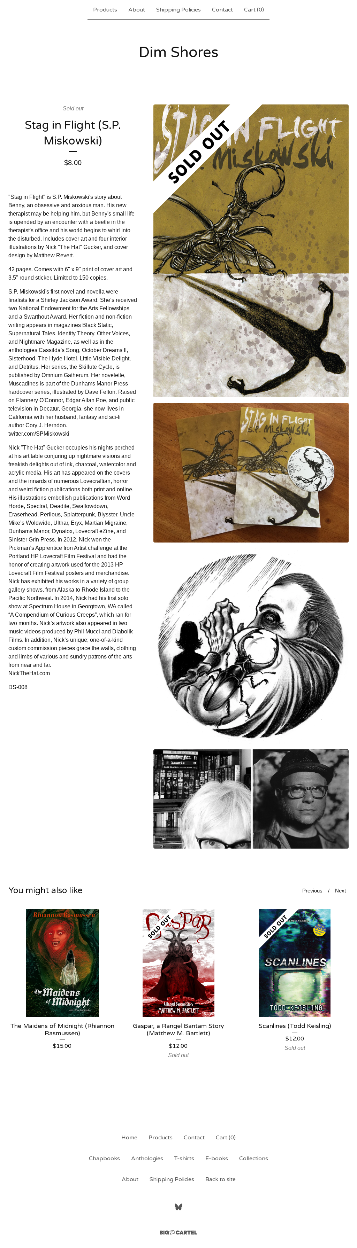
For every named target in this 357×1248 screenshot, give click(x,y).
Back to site (220, 1179)
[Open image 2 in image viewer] (251, 473)
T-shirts (184, 1158)
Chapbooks (104, 1158)
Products (105, 9)
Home (129, 1137)
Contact (222, 9)
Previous (312, 891)
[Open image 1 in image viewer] (251, 250)
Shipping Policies (178, 9)
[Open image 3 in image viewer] (251, 646)
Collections (253, 1158)
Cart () (254, 9)
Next (340, 891)
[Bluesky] (178, 1207)
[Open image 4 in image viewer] (251, 799)
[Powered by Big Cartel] (178, 1232)
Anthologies (147, 1158)
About (136, 9)
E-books (216, 1158)
